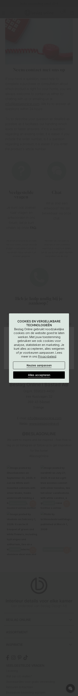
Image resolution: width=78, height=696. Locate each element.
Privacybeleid (47, 356)
